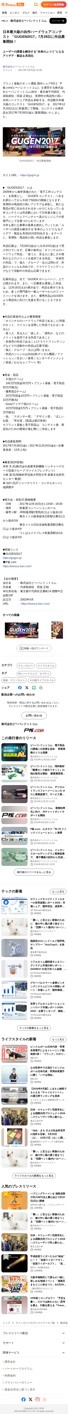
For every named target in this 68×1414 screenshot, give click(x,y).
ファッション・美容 (51, 12)
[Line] (34, 687)
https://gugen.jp (29, 175)
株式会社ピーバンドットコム (19, 66)
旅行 (34, 12)
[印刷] (41, 687)
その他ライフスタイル (41, 680)
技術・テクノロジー (14, 680)
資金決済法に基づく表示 (19, 1389)
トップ (6, 1322)
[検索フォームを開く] (36, 4)
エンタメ (15, 12)
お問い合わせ (34, 715)
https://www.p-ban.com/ (17, 566)
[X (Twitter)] (27, 687)
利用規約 (9, 1375)
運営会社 (9, 1361)
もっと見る (58, 891)
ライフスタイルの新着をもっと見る (34, 1175)
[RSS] (44, 1399)
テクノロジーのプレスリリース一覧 (35, 1322)
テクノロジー (25, 665)
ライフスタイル (46, 665)
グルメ (26, 12)
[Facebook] (20, 687)
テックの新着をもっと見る (34, 1028)
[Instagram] (37, 1399)
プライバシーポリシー (17, 1382)
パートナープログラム (17, 1368)
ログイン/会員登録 (54, 4)
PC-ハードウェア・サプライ (33, 673)
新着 (4, 12)
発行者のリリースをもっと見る (34, 872)
